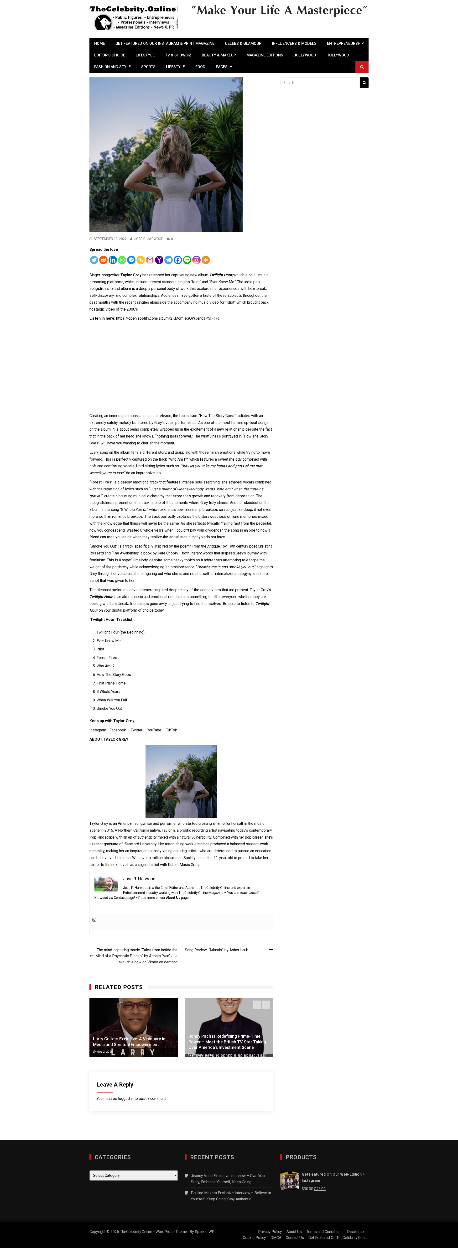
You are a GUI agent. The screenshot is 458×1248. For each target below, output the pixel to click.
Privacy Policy (270, 1231)
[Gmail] (150, 260)
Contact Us (295, 1237)
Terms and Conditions (324, 1231)
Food (200, 67)
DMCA (276, 1237)
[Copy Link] (140, 260)
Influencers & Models (294, 43)
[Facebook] (178, 260)
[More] (206, 260)
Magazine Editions (264, 55)
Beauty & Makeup (219, 55)
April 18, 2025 (202, 1051)
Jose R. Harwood (148, 239)
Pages (222, 67)
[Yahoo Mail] (159, 260)
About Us (173, 898)
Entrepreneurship (345, 43)
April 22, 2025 (106, 1054)
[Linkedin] (113, 260)
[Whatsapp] (122, 260)
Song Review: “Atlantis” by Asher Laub (216, 950)
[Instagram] (196, 260)
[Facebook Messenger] (131, 260)
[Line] (187, 260)
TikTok (171, 730)
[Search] (364, 82)
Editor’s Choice (109, 55)
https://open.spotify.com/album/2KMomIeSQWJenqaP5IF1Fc (168, 318)
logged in (126, 1098)
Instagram (97, 730)
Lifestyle (145, 55)
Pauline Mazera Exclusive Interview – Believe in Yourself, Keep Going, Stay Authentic (231, 1196)
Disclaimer (356, 1231)
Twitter (136, 730)
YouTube (154, 730)
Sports (148, 67)
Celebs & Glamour (243, 43)
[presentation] (257, 1005)
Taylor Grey (98, 823)
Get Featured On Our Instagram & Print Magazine (164, 43)
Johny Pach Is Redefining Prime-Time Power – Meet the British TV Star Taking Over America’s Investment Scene (132, 1042)
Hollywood (338, 55)
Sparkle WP (204, 1231)
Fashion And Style (112, 67)
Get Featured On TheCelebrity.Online (338, 1237)
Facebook (117, 730)
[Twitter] (94, 260)
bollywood (305, 55)
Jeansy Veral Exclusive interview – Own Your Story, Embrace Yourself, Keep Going (228, 1178)
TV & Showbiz (178, 55)
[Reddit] (103, 260)
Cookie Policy (254, 1237)
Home (99, 43)
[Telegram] (168, 260)
